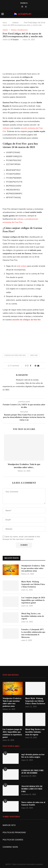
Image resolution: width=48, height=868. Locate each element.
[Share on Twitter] (33, 366)
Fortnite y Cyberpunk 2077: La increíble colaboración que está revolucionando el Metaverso (33, 633)
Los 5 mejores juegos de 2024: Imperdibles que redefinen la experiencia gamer (33, 600)
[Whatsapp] (26, 7)
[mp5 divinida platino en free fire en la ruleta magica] (11, 758)
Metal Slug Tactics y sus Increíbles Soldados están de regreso (32, 616)
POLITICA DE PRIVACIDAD (14, 832)
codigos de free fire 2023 (14, 355)
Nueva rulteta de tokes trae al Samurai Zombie (33, 803)
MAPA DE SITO (9, 825)
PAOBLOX (24, 3)
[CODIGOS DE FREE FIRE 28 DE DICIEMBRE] (11, 774)
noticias (6, 128)
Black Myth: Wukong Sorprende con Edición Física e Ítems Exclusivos (33, 584)
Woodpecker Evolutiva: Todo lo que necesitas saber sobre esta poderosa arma (33, 568)
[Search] (45, 14)
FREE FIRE (34, 355)
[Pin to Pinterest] (35, 366)
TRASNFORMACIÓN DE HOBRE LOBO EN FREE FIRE (32, 789)
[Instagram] (22, 7)
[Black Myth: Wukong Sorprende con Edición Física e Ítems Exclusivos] (11, 585)
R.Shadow (15, 40)
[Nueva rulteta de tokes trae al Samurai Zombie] (11, 806)
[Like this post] (27, 366)
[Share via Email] (38, 366)
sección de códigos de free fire (26, 320)
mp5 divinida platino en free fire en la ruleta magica (32, 756)
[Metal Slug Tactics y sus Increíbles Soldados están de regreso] (11, 617)
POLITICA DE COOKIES (13, 840)
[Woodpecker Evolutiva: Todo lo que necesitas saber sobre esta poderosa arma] (24, 447)
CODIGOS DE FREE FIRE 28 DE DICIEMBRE (32, 771)
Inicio (5, 23)
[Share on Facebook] (30, 366)
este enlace (22, 266)
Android (15, 23)
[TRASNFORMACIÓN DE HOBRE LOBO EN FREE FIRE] (11, 790)
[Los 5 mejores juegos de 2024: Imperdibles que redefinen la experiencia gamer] (11, 601)
